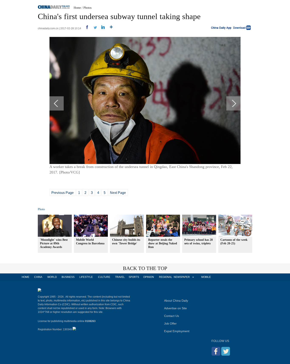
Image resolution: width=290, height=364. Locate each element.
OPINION (148, 277)
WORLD (52, 277)
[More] (109, 28)
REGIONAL (165, 277)
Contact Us (171, 316)
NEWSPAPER (181, 277)
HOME (25, 277)
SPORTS (134, 277)
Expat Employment (176, 331)
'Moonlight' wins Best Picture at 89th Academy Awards (54, 243)
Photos (87, 7)
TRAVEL (120, 277)
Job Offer (170, 323)
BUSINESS (68, 277)
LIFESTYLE (86, 277)
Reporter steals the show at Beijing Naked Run (162, 243)
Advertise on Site (175, 308)
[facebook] (85, 28)
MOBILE (206, 277)
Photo (41, 209)
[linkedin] (101, 28)
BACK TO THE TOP (145, 268)
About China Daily (176, 300)
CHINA (38, 277)
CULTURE (104, 277)
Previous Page (62, 193)
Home (77, 7)
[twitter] (93, 28)
